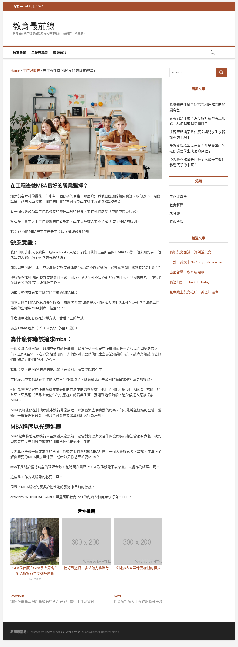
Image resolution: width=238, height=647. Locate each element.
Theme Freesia (54, 632)
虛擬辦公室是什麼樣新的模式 (138, 568)
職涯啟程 (59, 52)
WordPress (73, 632)
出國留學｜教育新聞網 (186, 272)
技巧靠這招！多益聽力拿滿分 (86, 568)
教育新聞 (19, 52)
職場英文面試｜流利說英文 (190, 252)
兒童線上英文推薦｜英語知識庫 (193, 292)
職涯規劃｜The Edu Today (189, 282)
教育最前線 (34, 26)
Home (15, 70)
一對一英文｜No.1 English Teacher (196, 262)
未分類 (174, 213)
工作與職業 (39, 52)
